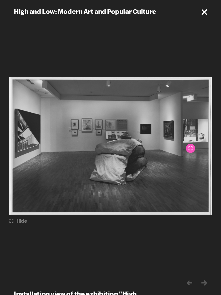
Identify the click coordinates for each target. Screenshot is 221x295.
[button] (204, 12)
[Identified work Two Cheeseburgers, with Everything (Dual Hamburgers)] (190, 148)
